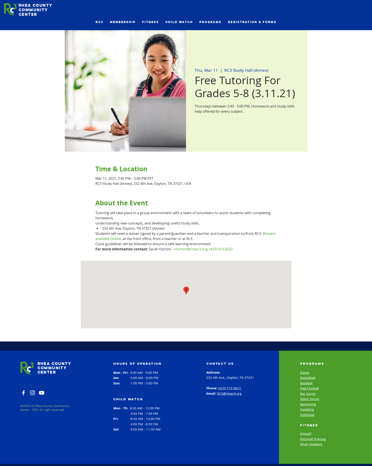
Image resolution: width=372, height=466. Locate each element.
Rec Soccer (308, 393)
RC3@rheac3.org (229, 393)
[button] (99, 22)
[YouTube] (41, 393)
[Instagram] (32, 393)
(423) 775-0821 (229, 388)
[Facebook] (23, 393)
